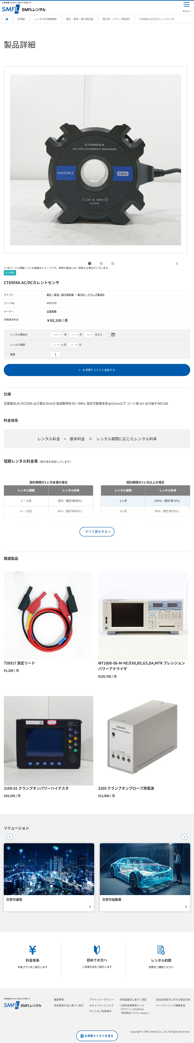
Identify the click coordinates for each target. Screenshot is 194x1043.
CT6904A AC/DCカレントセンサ (156, 19)
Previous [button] (8, 836)
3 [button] (113, 264)
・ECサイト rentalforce (132, 1009)
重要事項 (59, 999)
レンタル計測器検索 (45, 19)
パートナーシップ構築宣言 (170, 1005)
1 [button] (90, 264)
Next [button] (177, 260)
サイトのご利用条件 (100, 1011)
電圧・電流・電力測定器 (79, 19)
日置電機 (51, 311)
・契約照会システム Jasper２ (135, 1013)
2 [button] (101, 264)
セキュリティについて (101, 1005)
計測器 (21, 19)
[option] (95, 160)
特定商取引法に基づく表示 (69, 1005)
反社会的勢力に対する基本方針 (173, 999)
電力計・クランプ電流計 (116, 19)
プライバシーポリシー (101, 999)
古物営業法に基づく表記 (133, 999)
